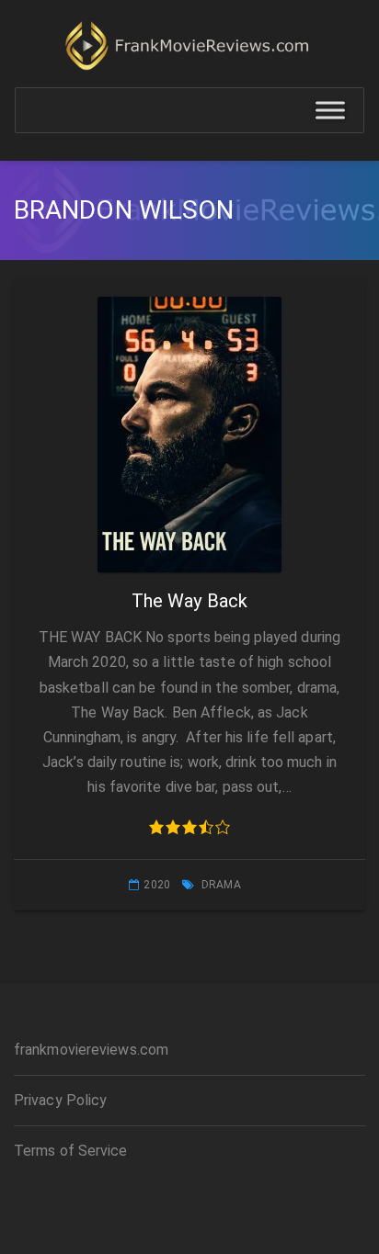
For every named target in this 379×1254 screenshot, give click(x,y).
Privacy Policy (60, 1100)
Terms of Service (71, 1150)
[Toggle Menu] (330, 110)
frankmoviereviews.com (91, 1049)
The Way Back (189, 601)
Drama (221, 884)
